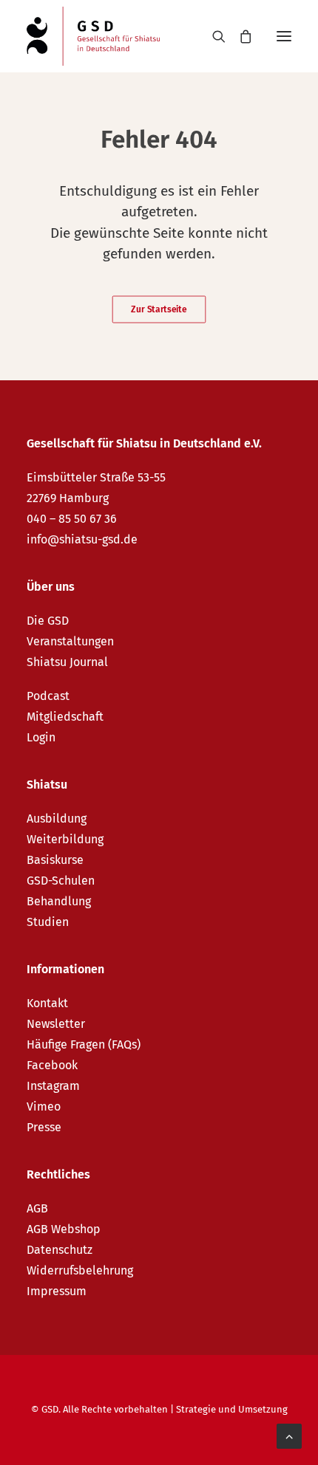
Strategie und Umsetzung (232, 1409)
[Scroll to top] (289, 1435)
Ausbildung (57, 819)
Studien (48, 922)
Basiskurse (55, 860)
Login (41, 737)
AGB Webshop (64, 1229)
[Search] (212, 36)
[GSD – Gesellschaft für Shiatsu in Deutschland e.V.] (93, 36)
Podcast (48, 696)
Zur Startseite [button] (158, 309)
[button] (284, 36)
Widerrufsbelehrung (80, 1270)
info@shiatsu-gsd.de (82, 539)
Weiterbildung (65, 839)
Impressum (57, 1291)
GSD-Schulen (61, 881)
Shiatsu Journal (67, 662)
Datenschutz (59, 1250)
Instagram (53, 1086)
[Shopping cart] (239, 36)
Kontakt (47, 1003)
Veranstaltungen (70, 641)
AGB (37, 1208)
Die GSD (48, 621)
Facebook (52, 1065)
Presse (44, 1127)
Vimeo (44, 1106)
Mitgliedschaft (65, 717)
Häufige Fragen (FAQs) (84, 1044)
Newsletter (56, 1024)
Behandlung (59, 901)
